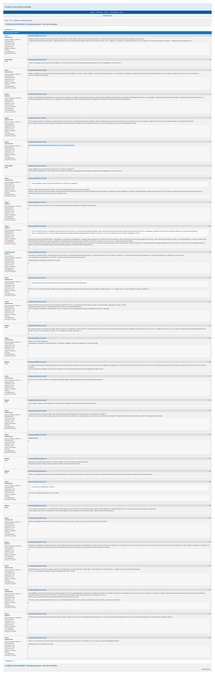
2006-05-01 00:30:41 (40, 59)
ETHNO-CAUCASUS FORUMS (15, 24)
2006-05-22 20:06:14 (40, 338)
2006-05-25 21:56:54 (40, 434)
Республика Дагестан (34, 24)
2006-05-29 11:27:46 (40, 505)
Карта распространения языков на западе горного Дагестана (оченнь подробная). (51, 145)
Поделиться (31, 35)
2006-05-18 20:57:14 (40, 277)
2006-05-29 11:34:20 (40, 518)
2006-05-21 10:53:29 (40, 301)
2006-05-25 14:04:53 (40, 400)
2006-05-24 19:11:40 (40, 376)
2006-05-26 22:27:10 (40, 481)
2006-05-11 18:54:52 (40, 118)
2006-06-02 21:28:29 (40, 565)
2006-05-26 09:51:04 (40, 471)
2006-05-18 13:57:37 (40, 202)
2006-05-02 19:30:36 (40, 70)
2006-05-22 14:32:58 (40, 325)
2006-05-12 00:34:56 (40, 178)
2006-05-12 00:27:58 (40, 165)
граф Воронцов (10, 252)
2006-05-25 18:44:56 (40, 410)
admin (7, 35)
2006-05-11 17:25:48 (40, 94)
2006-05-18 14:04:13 (40, 226)
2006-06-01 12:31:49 (40, 542)
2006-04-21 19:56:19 (40, 35)
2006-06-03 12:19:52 (40, 589)
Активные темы (107, 15)
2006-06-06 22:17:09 (40, 637)
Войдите (16, 20)
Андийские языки (33, 438)
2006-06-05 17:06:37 (40, 613)
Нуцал (7, 94)
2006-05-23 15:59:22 (40, 362)
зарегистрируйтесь (26, 20)
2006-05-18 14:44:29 (40, 252)
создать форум (206, 669)
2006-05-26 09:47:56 (40, 458)
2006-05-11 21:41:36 (40, 142)
